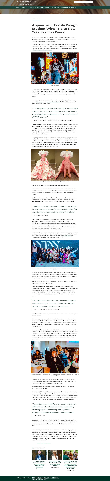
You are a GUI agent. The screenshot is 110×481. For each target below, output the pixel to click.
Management (39, 101)
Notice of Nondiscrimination (37, 477)
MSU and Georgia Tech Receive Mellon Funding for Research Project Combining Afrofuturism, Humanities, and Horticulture (70, 465)
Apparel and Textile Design (53, 101)
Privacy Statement (47, 477)
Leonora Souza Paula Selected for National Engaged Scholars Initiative (55, 463)
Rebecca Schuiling (67, 235)
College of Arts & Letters (26, 4)
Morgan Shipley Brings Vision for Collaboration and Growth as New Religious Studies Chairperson (39, 464)
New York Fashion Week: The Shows (42, 50)
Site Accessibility (55, 477)
